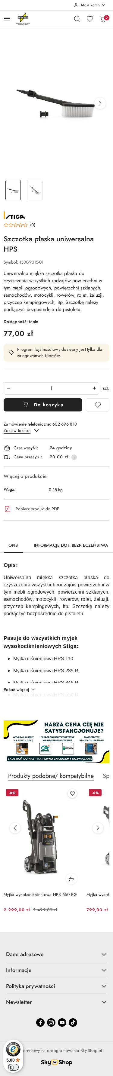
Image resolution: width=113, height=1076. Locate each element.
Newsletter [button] (19, 1002)
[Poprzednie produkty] (15, 828)
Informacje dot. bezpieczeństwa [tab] (71, 545)
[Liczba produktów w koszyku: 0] (102, 18)
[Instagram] (51, 1022)
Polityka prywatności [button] (30, 986)
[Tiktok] (73, 1022)
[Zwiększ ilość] (94, 388)
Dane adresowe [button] (25, 954)
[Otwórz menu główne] (7, 18)
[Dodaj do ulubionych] (97, 404)
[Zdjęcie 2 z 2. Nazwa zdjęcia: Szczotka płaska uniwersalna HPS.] (35, 190)
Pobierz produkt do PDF (37, 509)
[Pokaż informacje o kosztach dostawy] (74, 457)
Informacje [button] (19, 970)
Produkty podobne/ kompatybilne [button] (51, 776)
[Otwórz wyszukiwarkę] (77, 18)
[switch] (13, 1067)
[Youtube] (62, 1022)
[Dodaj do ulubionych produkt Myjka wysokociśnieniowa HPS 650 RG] (72, 793)
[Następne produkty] (98, 828)
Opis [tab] (13, 545)
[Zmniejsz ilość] (8, 388)
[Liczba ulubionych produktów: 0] (89, 18)
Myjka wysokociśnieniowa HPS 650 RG (40, 894)
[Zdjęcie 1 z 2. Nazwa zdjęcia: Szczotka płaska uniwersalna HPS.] (13, 190)
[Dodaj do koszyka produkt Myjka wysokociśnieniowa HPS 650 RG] (71, 878)
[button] (100, 103)
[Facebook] (40, 1022)
